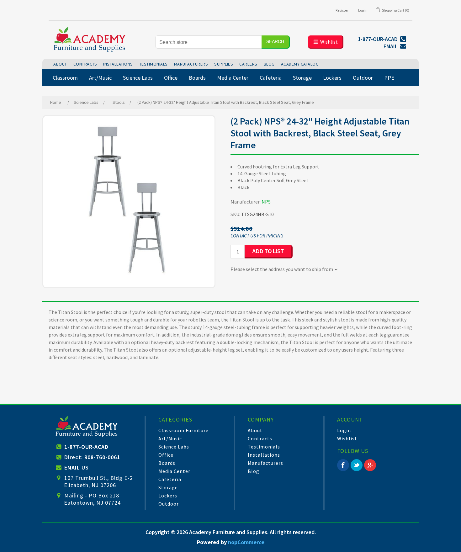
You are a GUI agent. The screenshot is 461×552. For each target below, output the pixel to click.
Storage (168, 487)
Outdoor (168, 504)
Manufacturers (265, 463)
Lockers (167, 495)
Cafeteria (169, 479)
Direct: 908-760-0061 (92, 457)
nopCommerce (246, 542)
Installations (264, 455)
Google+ (370, 465)
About (255, 430)
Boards (166, 463)
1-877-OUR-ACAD (86, 446)
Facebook (343, 465)
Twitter (357, 465)
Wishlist (347, 438)
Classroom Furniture (183, 430)
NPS (266, 202)
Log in (363, 10)
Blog (253, 471)
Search (275, 41)
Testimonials (264, 446)
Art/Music (170, 438)
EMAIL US (76, 467)
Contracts (260, 438)
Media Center (174, 471)
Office (165, 455)
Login (344, 430)
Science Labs (173, 446)
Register (342, 10)
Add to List (268, 251)
